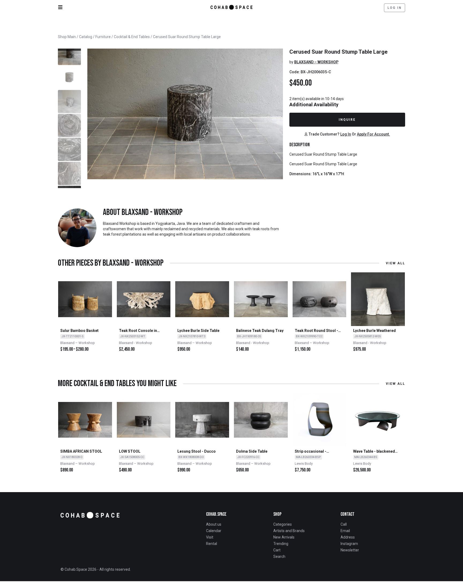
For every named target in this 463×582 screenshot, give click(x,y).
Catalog (85, 37)
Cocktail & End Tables (132, 37)
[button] (69, 50)
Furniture (103, 37)
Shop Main (67, 37)
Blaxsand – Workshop (316, 62)
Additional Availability (313, 104)
